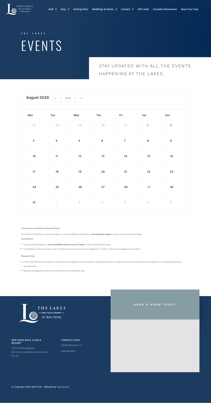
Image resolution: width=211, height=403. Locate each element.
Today (68, 98)
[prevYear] (55, 98)
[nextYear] (81, 98)
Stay (63, 9)
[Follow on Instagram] (25, 366)
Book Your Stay (189, 9)
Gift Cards (143, 9)
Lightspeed (63, 386)
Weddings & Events (103, 9)
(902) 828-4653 (68, 351)
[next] (75, 98)
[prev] (61, 98)
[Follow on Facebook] (15, 366)
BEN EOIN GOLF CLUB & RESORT (26, 341)
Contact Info (70, 340)
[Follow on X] (35, 366)
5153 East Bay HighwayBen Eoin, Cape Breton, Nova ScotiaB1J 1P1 (30, 352)
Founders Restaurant (165, 9)
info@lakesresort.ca (71, 345)
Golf (51, 9)
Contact (125, 9)
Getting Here (80, 9)
